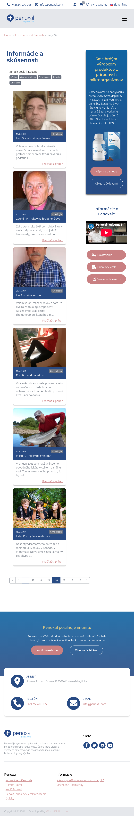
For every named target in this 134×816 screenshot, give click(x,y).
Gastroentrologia (28, 77)
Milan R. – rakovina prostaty (33, 455)
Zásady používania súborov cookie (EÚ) (80, 780)
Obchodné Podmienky (70, 784)
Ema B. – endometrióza (30, 375)
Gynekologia (44, 77)
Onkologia (15, 82)
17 (64, 580)
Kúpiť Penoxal (14, 789)
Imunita (56, 77)
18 (72, 580)
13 (33, 580)
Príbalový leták (106, 267)
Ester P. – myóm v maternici (33, 536)
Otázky (10, 798)
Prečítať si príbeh (52, 163)
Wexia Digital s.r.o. (57, 811)
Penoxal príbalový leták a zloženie (26, 794)
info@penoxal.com (94, 704)
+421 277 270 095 (36, 704)
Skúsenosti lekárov (109, 279)
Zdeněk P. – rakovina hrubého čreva (38, 218)
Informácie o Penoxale (19, 780)
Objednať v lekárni (106, 183)
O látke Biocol (14, 784)
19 (80, 580)
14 (41, 580)
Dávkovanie (104, 255)
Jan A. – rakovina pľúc (29, 295)
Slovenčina (120, 4)
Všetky (14, 77)
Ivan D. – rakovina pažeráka (33, 138)
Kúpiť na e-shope (106, 171)
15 (48, 580)
